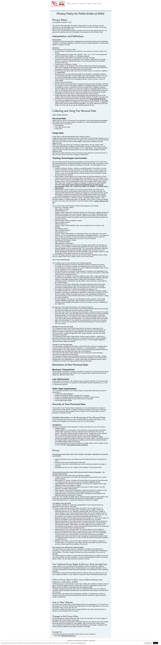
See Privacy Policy (82, 643)
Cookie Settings (148, 643)
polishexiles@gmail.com (68, 635)
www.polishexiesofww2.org (97, 98)
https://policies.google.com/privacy (77, 445)
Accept (155, 643)
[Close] (159, 643)
